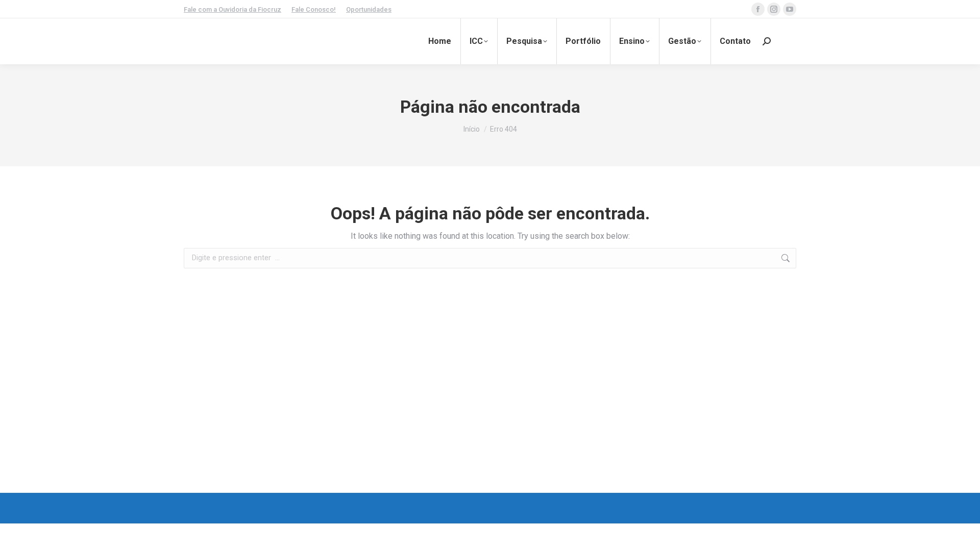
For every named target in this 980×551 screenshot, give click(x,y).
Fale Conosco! (313, 9)
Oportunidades (368, 9)
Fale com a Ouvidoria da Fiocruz (232, 9)
